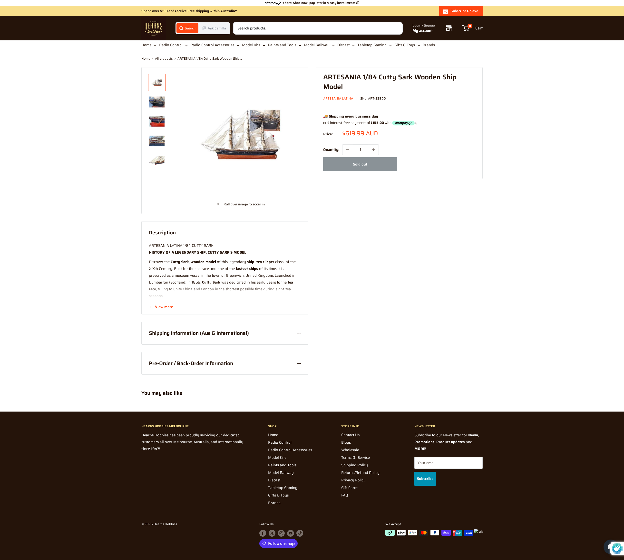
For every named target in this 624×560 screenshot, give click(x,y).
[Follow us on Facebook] (262, 533)
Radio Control (171, 45)
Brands (429, 45)
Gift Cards (349, 488)
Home (146, 45)
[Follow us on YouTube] (290, 533)
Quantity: (331, 150)
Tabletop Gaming (372, 45)
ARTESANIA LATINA (338, 98)
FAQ (344, 495)
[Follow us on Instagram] (281, 533)
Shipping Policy (354, 465)
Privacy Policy (353, 480)
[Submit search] (396, 28)
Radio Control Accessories (212, 45)
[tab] (187, 28)
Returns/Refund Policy (360, 473)
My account (422, 31)
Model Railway (317, 45)
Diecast (343, 45)
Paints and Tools (282, 45)
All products (164, 58)
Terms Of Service (355, 457)
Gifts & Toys (404, 45)
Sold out (360, 164)
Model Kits (251, 45)
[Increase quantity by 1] (373, 150)
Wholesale (350, 450)
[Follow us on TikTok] (299, 533)
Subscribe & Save (464, 11)
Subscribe (425, 479)
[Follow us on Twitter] (272, 533)
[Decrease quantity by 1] (347, 150)
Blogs (346, 442)
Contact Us (350, 435)
